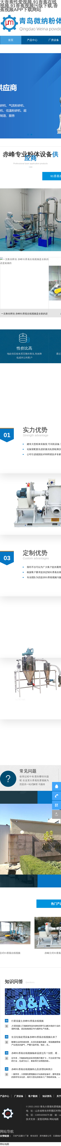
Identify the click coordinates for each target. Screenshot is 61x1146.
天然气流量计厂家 (21, 1136)
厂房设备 (18, 1096)
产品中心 (32, 40)
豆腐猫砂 (57, 1136)
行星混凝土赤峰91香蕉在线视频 (27, 1021)
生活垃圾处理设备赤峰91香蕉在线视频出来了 (34, 1037)
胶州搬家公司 (45, 1136)
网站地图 (54, 1119)
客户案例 (32, 1096)
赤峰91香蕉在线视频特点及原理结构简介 (32, 1069)
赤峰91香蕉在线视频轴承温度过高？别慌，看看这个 (35, 1053)
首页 (10, 40)
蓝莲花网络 (43, 1119)
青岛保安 (34, 1136)
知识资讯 (47, 1096)
